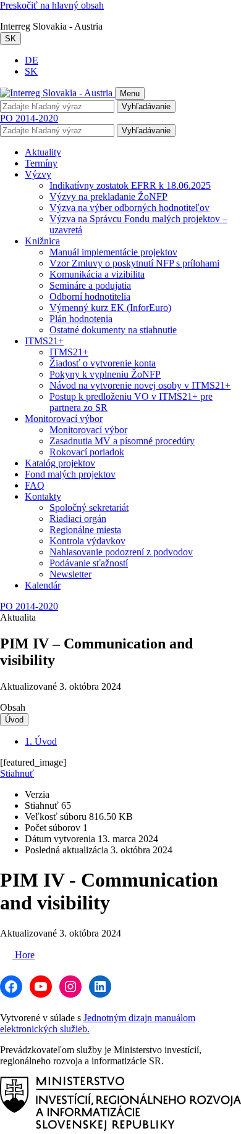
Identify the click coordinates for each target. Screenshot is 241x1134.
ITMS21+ (44, 341)
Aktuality (43, 152)
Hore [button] (23, 955)
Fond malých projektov (70, 474)
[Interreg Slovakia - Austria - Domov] (57, 93)
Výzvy (38, 174)
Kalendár (43, 585)
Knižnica (42, 241)
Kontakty (43, 496)
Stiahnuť (17, 773)
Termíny (41, 163)
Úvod (14, 719)
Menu (130, 93)
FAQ (34, 485)
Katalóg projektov (60, 463)
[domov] (120, 1128)
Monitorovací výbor (64, 418)
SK (10, 38)
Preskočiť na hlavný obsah (52, 5)
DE (31, 60)
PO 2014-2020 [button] (29, 118)
